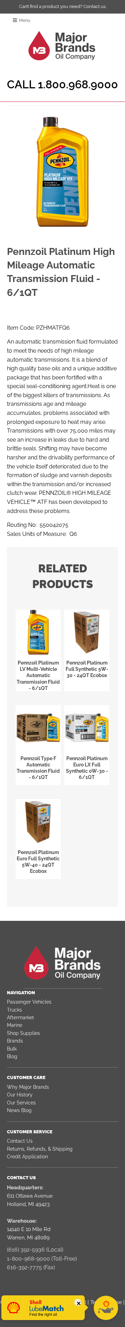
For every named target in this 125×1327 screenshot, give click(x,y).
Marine (14, 1025)
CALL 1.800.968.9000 (62, 84)
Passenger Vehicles (29, 1002)
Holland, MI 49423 (28, 1204)
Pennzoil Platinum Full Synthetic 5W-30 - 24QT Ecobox (87, 669)
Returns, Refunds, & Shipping (40, 1149)
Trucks (14, 1010)
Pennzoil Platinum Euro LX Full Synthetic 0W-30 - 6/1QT (87, 768)
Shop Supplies (23, 1033)
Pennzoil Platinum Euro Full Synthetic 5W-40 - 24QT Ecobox (38, 862)
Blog (12, 1056)
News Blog (19, 1110)
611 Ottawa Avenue (30, 1196)
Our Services (21, 1102)
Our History (20, 1094)
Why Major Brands (28, 1087)
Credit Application (27, 1156)
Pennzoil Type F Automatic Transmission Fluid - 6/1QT (38, 768)
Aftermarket (20, 1017)
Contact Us (20, 1141)
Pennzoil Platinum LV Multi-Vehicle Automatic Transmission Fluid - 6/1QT (38, 675)
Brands (15, 1041)
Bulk (12, 1049)
